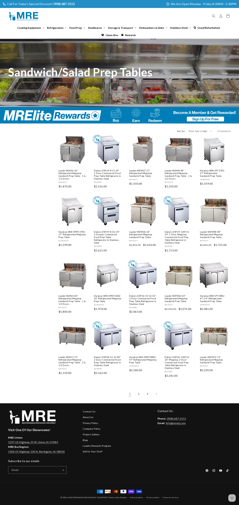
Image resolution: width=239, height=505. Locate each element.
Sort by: (181, 131)
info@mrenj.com (176, 423)
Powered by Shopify (118, 497)
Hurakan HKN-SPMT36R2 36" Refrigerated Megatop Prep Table (107, 299)
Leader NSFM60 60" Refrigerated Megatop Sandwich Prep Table (176, 299)
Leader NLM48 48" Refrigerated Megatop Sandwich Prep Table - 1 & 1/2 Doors (178, 174)
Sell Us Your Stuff (92, 451)
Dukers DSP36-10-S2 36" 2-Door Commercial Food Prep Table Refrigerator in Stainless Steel (142, 300)
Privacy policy (152, 497)
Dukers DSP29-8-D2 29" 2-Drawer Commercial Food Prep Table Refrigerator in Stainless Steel (107, 237)
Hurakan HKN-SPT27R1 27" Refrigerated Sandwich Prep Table (212, 173)
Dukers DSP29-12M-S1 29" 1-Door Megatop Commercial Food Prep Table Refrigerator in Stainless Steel (177, 237)
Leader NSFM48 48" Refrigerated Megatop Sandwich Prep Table (211, 235)
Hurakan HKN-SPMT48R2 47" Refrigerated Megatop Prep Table (143, 360)
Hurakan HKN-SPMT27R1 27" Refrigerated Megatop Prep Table (72, 235)
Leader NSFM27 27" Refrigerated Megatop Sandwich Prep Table (140, 173)
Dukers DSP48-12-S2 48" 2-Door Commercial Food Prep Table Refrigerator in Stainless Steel (107, 361)
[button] (213, 16)
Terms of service (171, 497)
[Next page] (156, 393)
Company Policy (91, 428)
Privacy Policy (90, 422)
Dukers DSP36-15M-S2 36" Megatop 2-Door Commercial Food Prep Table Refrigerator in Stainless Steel (177, 362)
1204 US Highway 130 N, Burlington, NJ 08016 (36, 451)
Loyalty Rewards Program (97, 445)
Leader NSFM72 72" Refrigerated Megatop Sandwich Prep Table (211, 360)
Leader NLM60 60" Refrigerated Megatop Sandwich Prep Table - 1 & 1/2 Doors (72, 300)
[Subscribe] (62, 470)
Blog (85, 440)
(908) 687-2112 (64, 4)
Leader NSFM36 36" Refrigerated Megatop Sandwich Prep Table (140, 235)
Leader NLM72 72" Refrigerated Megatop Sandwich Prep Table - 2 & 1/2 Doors (72, 361)
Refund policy (136, 497)
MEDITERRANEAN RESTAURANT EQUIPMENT (88, 497)
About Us (88, 417)
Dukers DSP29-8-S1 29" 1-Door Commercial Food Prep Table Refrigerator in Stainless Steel (107, 174)
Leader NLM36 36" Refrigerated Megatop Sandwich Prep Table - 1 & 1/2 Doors (72, 174)
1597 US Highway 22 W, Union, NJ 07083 (33, 442)
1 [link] (130, 393)
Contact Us (89, 411)
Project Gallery (91, 434)
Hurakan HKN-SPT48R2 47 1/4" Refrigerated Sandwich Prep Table (212, 299)
